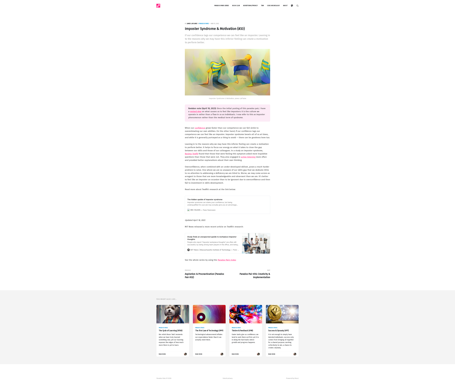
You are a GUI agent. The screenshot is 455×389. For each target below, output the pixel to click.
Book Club (236, 5)
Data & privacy (227, 378)
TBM (262, 5)
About (285, 5)
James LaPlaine (192, 23)
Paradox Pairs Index (227, 260)
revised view (195, 111)
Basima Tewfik (191, 154)
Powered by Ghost (292, 378)
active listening (248, 157)
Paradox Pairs (204, 23)
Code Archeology (273, 5)
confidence (200, 128)
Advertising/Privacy (250, 5)
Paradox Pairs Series (221, 5)
